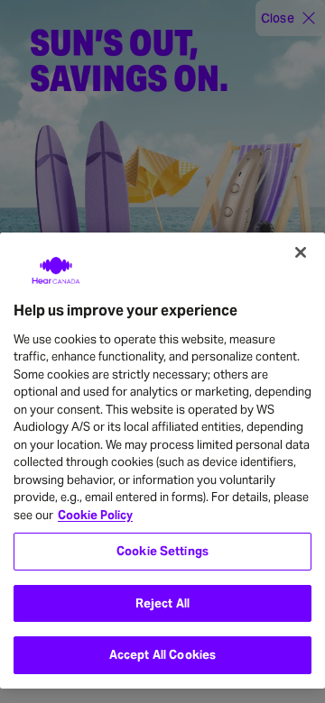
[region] (162, 461)
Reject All (162, 603)
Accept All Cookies (162, 654)
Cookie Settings (162, 551)
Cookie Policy (95, 515)
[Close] (300, 252)
